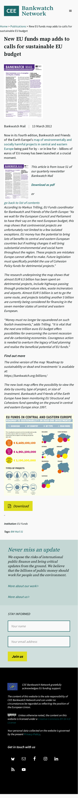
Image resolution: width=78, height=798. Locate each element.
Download (20, 506)
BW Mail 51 (16, 531)
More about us (18, 597)
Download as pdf (42, 185)
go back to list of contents (21, 203)
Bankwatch (31, 11)
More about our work (22, 586)
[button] (71, 11)
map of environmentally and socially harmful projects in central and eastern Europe (38, 144)
